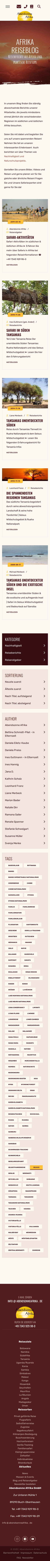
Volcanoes (34, 1227)
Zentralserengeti (16, 1250)
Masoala (12, 1049)
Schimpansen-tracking (18, 1150)
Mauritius (31, 1055)
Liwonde (30, 1013)
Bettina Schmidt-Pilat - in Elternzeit (20, 734)
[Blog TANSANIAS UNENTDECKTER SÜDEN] (25, 393)
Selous (36, 1167)
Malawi (11, 1031)
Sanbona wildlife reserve (19, 1138)
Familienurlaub (15, 919)
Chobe (29, 883)
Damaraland (13, 895)
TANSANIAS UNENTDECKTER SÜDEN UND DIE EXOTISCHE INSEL (24, 584)
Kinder (11, 984)
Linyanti (36, 1007)
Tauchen (12, 1209)
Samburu (12, 1132)
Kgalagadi (13, 972)
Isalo (10, 948)
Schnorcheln (14, 1155)
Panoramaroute (29, 1096)
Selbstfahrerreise (16, 1167)
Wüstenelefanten (29, 1238)
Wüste (11, 1238)
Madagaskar (13, 1025)
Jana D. (9, 771)
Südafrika (12, 1191)
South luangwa (32, 1185)
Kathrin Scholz (13, 778)
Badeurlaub (13, 865)
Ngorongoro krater (17, 1078)
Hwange (28, 942)
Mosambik (12, 1061)
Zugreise (36, 1250)
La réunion (27, 990)
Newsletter (27, 1557)
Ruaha (11, 1120)
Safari (11, 1126)
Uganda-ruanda (15, 1215)
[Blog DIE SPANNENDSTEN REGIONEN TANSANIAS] (25, 474)
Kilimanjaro (33, 978)
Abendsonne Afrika (16, 725)
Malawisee (27, 1031)
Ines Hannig (12, 764)
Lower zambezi (32, 1019)
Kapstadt (12, 960)
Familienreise (29, 907)
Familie (11, 907)
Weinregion (31, 1232)
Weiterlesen (12, 265)
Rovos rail (34, 1114)
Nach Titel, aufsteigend (18, 696)
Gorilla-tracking (32, 930)
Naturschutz (29, 1067)
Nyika (10, 1084)
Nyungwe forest (28, 1084)
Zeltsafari (13, 1244)
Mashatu (30, 1043)
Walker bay (13, 1232)
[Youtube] (33, 1539)
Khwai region (31, 972)
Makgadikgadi (33, 1025)
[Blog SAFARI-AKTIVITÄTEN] (25, 210)
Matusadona (13, 1055)
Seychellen (13, 1179)
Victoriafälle (14, 1221)
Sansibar (12, 1144)
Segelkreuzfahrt (16, 1161)
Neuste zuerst (13, 681)
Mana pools (13, 1037)
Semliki (11, 1173)
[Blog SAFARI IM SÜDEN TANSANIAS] (25, 297)
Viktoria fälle (14, 1227)
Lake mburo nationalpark (19, 1002)
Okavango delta (15, 1090)
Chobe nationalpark (17, 889)
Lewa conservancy (16, 1007)
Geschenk (12, 930)
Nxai (36, 1078)
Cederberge (13, 883)
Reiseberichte (13, 652)
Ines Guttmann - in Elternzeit (21, 757)
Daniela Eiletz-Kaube (17, 742)
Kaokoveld (29, 954)
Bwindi (11, 871)
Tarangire (28, 1197)
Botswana (31, 865)
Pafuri (11, 1096)
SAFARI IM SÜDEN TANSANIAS (18, 332)
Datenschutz (40, 1552)
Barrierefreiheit (11, 1552)
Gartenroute (32, 925)
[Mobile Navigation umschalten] (7, 6)
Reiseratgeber (13, 659)
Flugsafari (13, 925)
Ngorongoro (13, 1073)
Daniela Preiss (13, 750)
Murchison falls (32, 1061)
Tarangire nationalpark (19, 1203)
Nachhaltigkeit (13, 645)
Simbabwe (31, 1179)
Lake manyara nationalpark (20, 996)
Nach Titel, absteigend (18, 703)
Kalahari (12, 954)
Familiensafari (15, 913)
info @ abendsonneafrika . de (17, 1522)
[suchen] (39, 6)
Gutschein (29, 936)
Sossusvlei (13, 1185)
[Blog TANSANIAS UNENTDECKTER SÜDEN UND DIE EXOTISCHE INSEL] (25, 554)
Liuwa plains (13, 1013)
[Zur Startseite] (25, 15)
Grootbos (12, 936)
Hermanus (12, 942)
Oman (32, 1090)
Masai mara (13, 1043)
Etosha (31, 895)
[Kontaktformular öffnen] (19, 6)
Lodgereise (13, 1019)
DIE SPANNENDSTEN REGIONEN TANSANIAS (20, 495)
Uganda (27, 1209)
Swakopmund (30, 1191)
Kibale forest (14, 978)
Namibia (11, 1067)
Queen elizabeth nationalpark (21, 1108)
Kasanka (12, 966)
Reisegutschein (15, 1114)
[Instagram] (17, 1539)
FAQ (19, 1557)
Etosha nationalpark (17, 901)
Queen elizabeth (15, 1102)
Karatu (27, 960)
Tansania (12, 1197)
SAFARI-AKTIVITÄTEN (20, 237)
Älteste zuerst (13, 689)
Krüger (11, 990)
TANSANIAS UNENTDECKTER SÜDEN (24, 422)
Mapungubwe (32, 1037)
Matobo (27, 1049)
